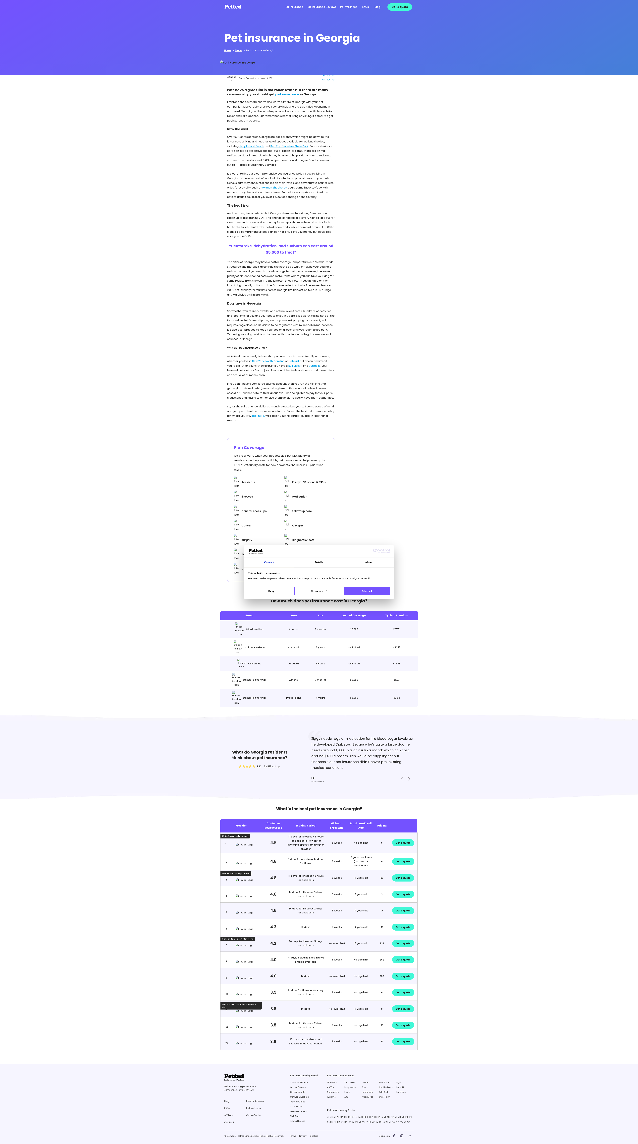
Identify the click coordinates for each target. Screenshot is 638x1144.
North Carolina (274, 361)
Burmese (314, 366)
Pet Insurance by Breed (304, 1075)
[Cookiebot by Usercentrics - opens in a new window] (375, 551)
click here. (258, 416)
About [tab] (368, 562)
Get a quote (403, 842)
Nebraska (295, 361)
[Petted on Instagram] (402, 1136)
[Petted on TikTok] (410, 1136)
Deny (271, 591)
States (238, 50)
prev (402, 779)
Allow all (367, 591)
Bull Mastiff (295, 366)
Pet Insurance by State (341, 1110)
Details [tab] (319, 562)
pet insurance (287, 94)
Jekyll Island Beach (251, 146)
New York (258, 361)
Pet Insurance (294, 7)
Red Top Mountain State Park (289, 146)
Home (227, 50)
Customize (317, 591)
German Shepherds (274, 188)
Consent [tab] (269, 562)
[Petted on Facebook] (394, 1136)
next (409, 779)
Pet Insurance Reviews (340, 1075)
